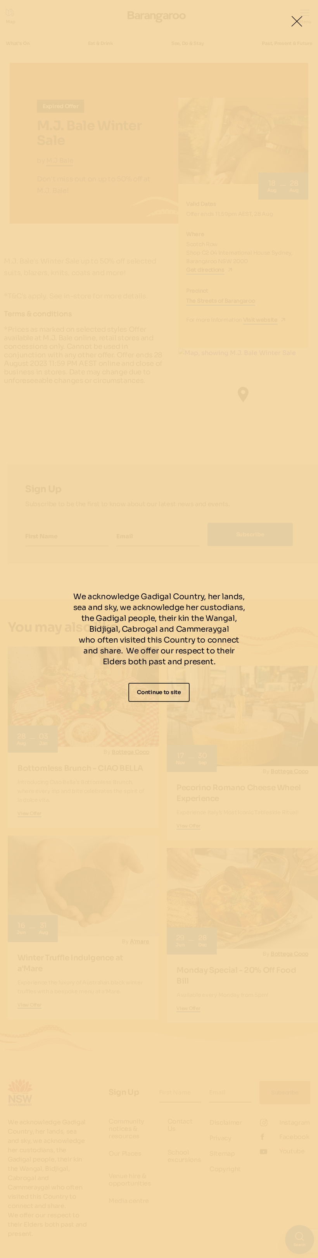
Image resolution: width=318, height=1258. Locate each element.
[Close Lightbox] (296, 21)
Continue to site (159, 692)
